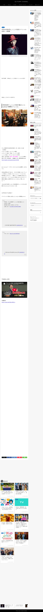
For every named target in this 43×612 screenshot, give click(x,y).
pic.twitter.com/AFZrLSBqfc (15, 206)
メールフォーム (33, 219)
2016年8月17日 (20, 225)
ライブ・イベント (22, 4)
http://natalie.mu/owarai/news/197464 (10, 160)
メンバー (31, 4)
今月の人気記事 (33, 220)
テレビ (9, 4)
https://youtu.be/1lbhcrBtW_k (8, 302)
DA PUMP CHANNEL (21, 1)
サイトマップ (33, 216)
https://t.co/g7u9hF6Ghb (15, 233)
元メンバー (37, 4)
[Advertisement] (14, 16)
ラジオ (14, 4)
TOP (4, 4)
